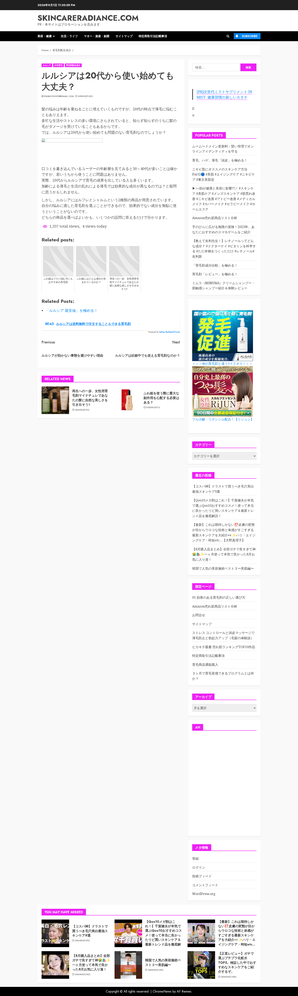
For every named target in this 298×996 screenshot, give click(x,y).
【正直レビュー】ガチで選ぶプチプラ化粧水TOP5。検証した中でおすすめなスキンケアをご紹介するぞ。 (237, 962)
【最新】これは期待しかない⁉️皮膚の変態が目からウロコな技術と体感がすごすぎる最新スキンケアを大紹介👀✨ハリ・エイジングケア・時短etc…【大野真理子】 (236, 935)
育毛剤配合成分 (73, 65)
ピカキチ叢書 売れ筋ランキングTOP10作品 (223, 647)
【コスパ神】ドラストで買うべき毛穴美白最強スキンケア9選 (90, 931)
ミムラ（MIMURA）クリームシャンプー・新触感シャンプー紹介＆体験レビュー (223, 285)
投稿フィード (202, 876)
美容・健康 (45, 36)
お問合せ (198, 615)
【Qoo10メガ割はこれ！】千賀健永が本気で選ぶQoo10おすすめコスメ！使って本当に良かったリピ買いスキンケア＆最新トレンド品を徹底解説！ (163, 935)
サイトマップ (124, 36)
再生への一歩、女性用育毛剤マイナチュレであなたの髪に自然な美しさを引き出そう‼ (90, 398)
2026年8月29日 (156, 970)
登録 (195, 858)
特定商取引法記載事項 (153, 36)
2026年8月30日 (83, 974)
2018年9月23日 (85, 96)
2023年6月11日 (82, 410)
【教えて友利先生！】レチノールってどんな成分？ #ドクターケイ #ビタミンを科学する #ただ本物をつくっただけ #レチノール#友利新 (224, 249)
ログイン (198, 867)
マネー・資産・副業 (96, 36)
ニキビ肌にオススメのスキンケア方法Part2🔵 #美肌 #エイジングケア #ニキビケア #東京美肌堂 (223, 174)
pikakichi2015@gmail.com (59, 96)
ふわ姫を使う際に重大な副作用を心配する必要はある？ (161, 398)
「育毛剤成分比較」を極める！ (215, 265)
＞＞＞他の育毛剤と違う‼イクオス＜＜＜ (222, 363)
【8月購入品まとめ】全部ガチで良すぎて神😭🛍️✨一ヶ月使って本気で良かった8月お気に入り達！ (224, 554)
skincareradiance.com (88, 18)
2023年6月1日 (153, 407)
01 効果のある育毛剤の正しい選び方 (218, 597)
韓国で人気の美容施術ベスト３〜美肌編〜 (223, 568)
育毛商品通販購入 (205, 664)
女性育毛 (58, 65)
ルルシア (47, 65)
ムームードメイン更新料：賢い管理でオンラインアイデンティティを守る (223, 149)
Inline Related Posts (169, 331)
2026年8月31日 (82, 940)
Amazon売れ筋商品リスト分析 (214, 218)
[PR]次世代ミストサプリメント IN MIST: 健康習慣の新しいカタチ (224, 94)
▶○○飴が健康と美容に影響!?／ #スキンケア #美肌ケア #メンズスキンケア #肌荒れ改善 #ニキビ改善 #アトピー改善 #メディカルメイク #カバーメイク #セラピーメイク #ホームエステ (223, 198)
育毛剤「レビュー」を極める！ (215, 274)
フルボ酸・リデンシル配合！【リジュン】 (223, 419)
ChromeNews (162, 991)
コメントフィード (205, 885)
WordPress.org (203, 894)
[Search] (228, 36)
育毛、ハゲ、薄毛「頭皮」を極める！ (219, 160)
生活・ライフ (69, 36)
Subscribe (249, 36)
